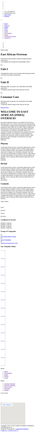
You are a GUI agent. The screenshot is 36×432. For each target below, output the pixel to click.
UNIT (6, 28)
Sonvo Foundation (6, 240)
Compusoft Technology (22, 429)
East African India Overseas (8, 236)
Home (6, 23)
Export (6, 30)
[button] (3, 107)
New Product (8, 33)
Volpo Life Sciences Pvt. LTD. (9, 243)
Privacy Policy (8, 387)
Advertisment (8, 373)
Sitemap (6, 390)
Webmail (6, 16)
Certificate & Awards (10, 36)
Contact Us (7, 38)
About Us (7, 25)
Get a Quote (7, 14)
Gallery (6, 35)
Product (6, 27)
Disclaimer (7, 388)
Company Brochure (9, 384)
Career (6, 31)
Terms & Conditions (9, 385)
